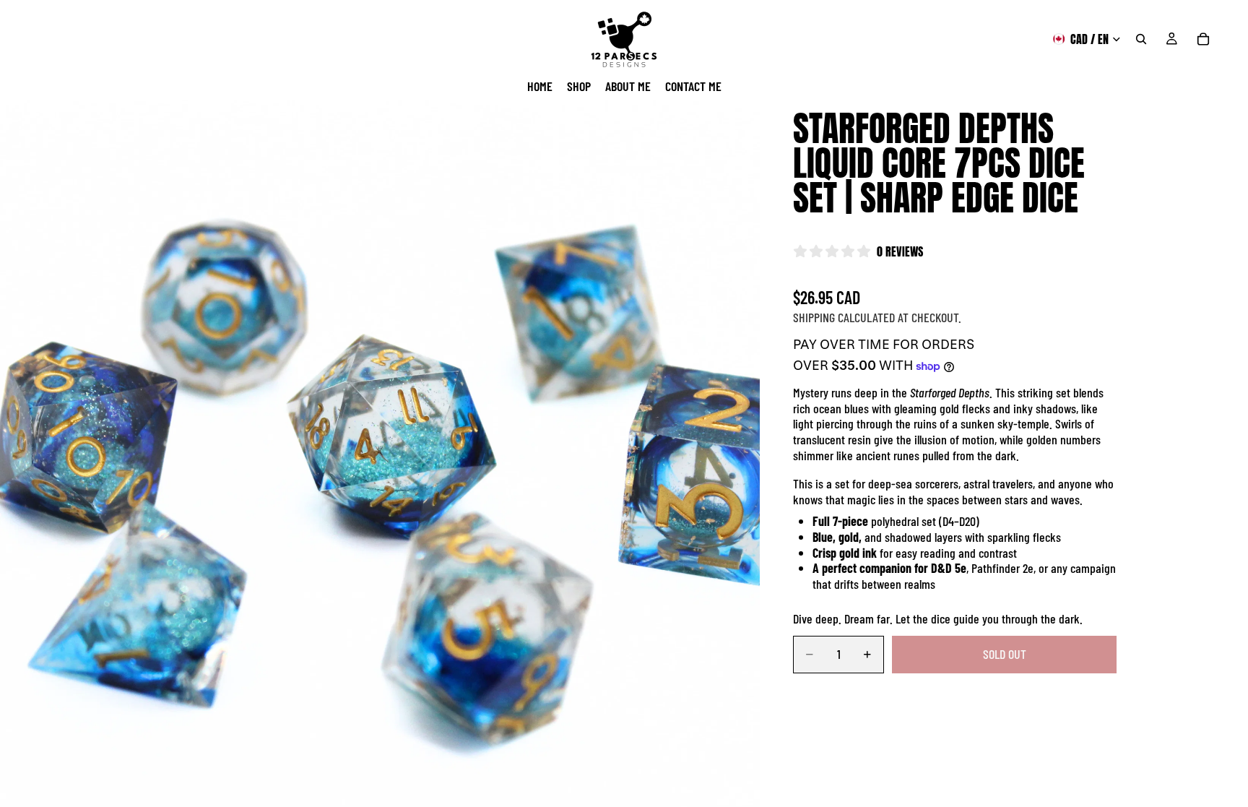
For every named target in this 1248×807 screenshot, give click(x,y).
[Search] (1141, 39)
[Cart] (1203, 39)
